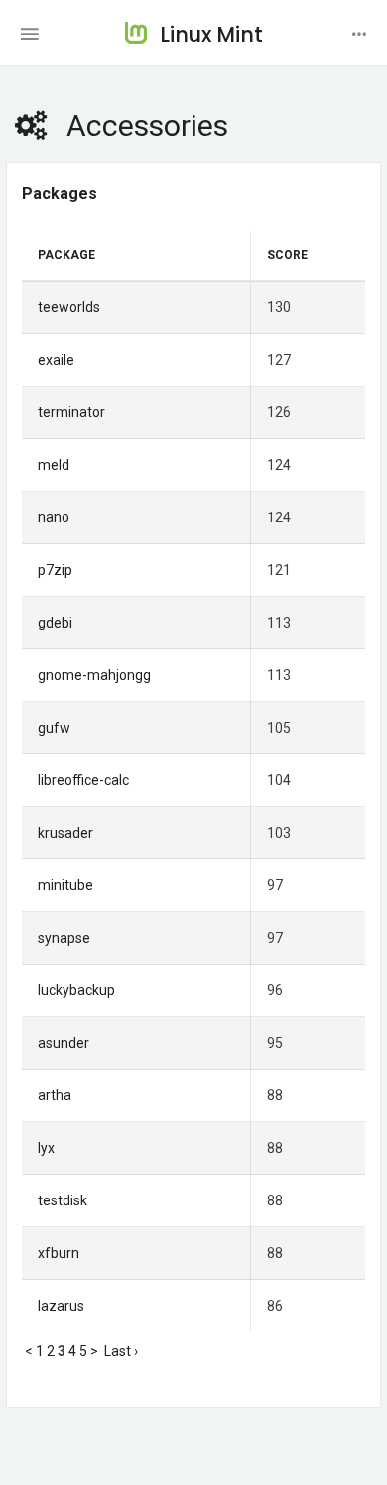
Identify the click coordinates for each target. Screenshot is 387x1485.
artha (54, 1095)
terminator (71, 412)
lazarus (61, 1306)
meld (53, 465)
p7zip (55, 570)
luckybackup (76, 990)
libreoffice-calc (83, 780)
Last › (121, 1351)
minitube (65, 885)
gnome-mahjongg (94, 675)
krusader (65, 833)
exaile (56, 360)
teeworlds (69, 307)
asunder (63, 1043)
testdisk (62, 1200)
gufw (54, 728)
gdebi (55, 622)
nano (53, 517)
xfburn (58, 1253)
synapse (64, 938)
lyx (46, 1148)
